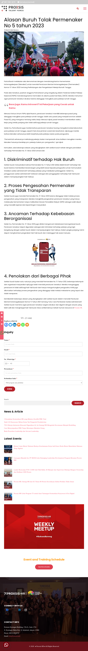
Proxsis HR (78, 308)
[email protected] (27, 2)
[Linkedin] (14, 325)
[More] (27, 325)
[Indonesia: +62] (6, 363)
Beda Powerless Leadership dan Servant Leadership (21, 431)
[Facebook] (6, 325)
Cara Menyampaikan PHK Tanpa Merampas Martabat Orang (24, 428)
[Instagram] (26, 610)
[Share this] (2, 317)
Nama (7, 340)
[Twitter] (10, 325)
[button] (78, 8)
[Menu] (85, 8)
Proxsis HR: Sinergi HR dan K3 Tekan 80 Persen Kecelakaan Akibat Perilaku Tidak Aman (44, 481)
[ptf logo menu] (13, 8)
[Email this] (2, 313)
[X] (13, 610)
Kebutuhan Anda (10, 378)
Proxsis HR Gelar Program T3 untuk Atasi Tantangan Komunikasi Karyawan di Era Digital (44, 493)
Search (6, 399)
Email (7, 350)
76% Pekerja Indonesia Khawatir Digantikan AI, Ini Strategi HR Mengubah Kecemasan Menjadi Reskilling (40, 425)
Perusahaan (9, 369)
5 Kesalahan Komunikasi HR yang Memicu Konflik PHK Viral (25, 419)
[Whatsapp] (23, 325)
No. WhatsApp (10, 359)
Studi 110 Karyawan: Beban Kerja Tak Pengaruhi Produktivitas (25, 422)
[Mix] (19, 325)
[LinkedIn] (19, 610)
